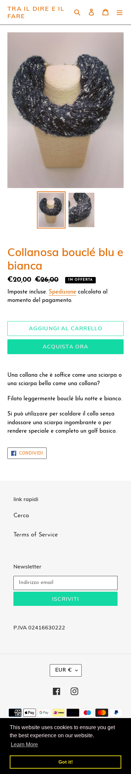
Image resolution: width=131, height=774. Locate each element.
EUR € (63, 670)
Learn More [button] (24, 744)
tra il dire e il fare (35, 12)
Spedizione (62, 292)
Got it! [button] (65, 762)
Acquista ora (65, 346)
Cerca (21, 516)
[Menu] (120, 12)
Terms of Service (35, 535)
